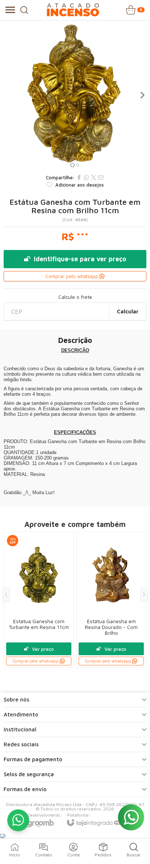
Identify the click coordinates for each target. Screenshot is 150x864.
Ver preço (43, 649)
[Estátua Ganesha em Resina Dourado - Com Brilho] (111, 600)
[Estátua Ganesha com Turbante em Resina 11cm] (39, 600)
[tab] (72, 165)
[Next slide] (142, 95)
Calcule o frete (75, 297)
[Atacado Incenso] (72, 10)
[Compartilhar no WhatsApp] (86, 177)
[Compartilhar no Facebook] (79, 177)
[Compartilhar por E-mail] (100, 177)
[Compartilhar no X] (93, 177)
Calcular (128, 311)
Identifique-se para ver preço (80, 259)
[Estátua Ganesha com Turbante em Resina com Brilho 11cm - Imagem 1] (75, 95)
